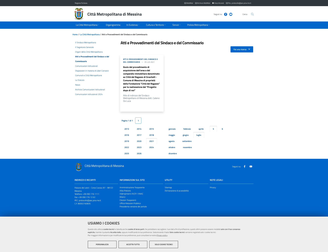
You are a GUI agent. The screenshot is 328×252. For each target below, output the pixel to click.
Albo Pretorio (125, 190)
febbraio (187, 128)
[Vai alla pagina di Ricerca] (252, 14)
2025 (126, 153)
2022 (126, 147)
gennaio (172, 128)
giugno (186, 135)
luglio (198, 135)
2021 (151, 141)
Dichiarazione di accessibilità (177, 190)
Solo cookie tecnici (164, 244)
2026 (139, 153)
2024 (151, 147)
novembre (187, 147)
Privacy (213, 187)
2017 (139, 135)
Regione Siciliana (81, 3)
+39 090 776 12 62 (86, 197)
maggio (172, 135)
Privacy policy (162, 235)
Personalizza (102, 244)
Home (75, 34)
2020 (139, 141)
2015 (151, 128)
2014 (139, 128)
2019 (126, 141)
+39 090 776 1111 (91, 193)
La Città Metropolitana (90, 34)
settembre (187, 141)
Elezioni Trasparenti (128, 200)
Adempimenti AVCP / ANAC (131, 193)
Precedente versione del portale (133, 206)
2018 (151, 135)
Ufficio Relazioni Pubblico (130, 203)
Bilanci (122, 196)
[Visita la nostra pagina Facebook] (224, 14)
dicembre (173, 153)
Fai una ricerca (240, 49)
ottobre (172, 147)
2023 (139, 147)
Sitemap (168, 187)
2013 (126, 128)
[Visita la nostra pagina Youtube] (229, 14)
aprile (201, 128)
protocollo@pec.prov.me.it (90, 200)
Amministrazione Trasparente (132, 187)
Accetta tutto (133, 244)
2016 (126, 135)
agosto (172, 141)
